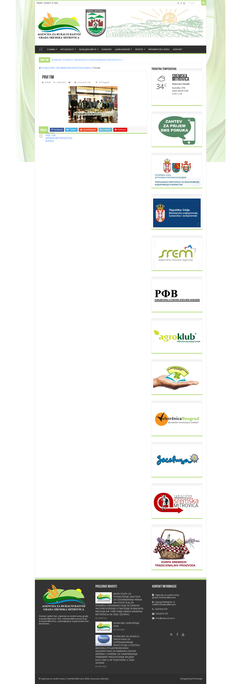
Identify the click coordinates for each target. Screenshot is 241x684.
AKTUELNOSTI (67, 49)
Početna (45, 68)
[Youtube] (184, 3)
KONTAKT (177, 49)
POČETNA (41, 49)
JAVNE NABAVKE (122, 49)
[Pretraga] (203, 2)
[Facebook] (181, 3)
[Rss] (178, 3)
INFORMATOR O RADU (159, 49)
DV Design (197, 678)
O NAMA (51, 49)
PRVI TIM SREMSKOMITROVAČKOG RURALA (71, 68)
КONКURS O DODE (60, 60)
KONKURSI (107, 49)
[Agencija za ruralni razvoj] (59, 25)
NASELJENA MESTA (87, 49)
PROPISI (139, 49)
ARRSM (48, 82)
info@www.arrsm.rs (165, 618)
